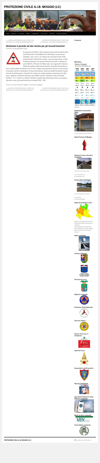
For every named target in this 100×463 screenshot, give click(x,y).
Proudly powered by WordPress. (84, 440)
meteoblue (76, 107)
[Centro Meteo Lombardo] (84, 431)
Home (8, 33)
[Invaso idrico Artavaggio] (84, 186)
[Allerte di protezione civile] (84, 211)
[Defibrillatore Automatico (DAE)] (84, 122)
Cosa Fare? (44, 33)
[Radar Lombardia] (84, 243)
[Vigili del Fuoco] (84, 358)
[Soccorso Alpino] (84, 326)
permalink (39, 84)
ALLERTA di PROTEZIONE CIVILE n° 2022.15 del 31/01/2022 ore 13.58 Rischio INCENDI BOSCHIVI (54, 41)
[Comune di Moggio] (84, 258)
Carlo (25, 48)
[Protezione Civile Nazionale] (84, 313)
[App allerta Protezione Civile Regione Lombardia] (84, 405)
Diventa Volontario (62, 33)
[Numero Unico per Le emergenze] (84, 342)
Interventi (52, 33)
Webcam (14, 33)
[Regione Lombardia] (84, 300)
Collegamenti (35, 33)
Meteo (28, 33)
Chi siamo (21, 33)
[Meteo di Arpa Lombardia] (84, 419)
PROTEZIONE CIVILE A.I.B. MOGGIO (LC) (32, 7)
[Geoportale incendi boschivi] (84, 375)
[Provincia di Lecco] (84, 286)
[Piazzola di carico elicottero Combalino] (84, 163)
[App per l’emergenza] (84, 389)
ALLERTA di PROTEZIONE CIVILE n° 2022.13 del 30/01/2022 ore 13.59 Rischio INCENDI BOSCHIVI (20, 41)
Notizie (26, 84)
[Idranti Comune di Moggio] (84, 145)
